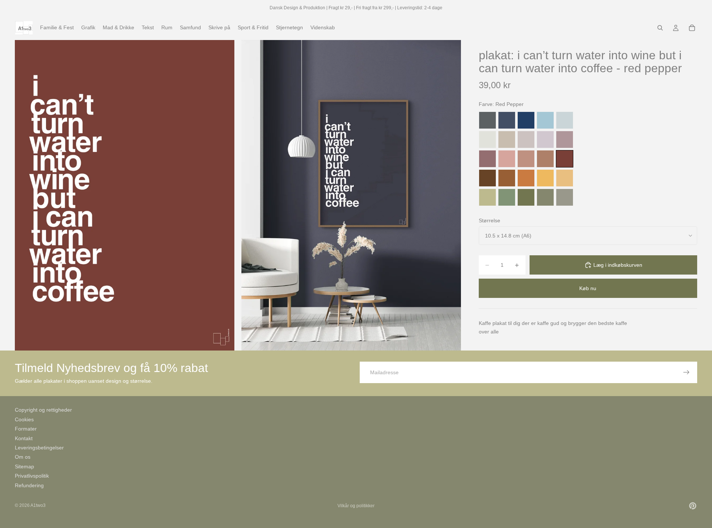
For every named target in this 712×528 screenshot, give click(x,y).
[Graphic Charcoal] (487, 120)
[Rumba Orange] (526, 178)
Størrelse (489, 220)
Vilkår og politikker (356, 505)
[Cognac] (506, 178)
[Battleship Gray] (564, 197)
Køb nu (587, 288)
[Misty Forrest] (545, 197)
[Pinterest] (692, 505)
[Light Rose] (564, 139)
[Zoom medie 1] (124, 195)
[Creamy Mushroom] (506, 139)
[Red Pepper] (564, 158)
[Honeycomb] (545, 178)
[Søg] (660, 28)
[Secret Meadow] (526, 197)
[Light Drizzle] (564, 120)
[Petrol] (506, 120)
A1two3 (38, 505)
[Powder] (526, 158)
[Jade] (506, 197)
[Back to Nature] (487, 197)
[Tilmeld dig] (686, 372)
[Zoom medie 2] (351, 195)
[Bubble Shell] (506, 158)
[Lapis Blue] (526, 120)
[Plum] (487, 158)
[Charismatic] (564, 178)
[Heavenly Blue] (545, 120)
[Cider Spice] (545, 158)
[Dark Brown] (487, 178)
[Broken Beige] (526, 139)
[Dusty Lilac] (545, 139)
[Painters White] (487, 139)
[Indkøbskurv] (692, 28)
